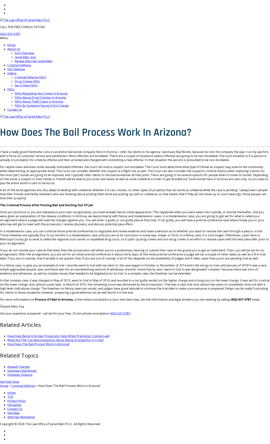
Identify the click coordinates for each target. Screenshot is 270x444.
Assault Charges (18, 367)
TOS (10, 397)
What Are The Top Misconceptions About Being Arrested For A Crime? (55, 340)
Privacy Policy (16, 401)
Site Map (13, 413)
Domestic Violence (20, 375)
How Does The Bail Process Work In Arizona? (38, 344)
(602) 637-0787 (10, 34)
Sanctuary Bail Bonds (22, 371)
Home (11, 393)
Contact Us (14, 409)
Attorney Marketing (21, 417)
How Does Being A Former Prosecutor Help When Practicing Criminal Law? (58, 336)
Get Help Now (9, 382)
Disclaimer (14, 405)
